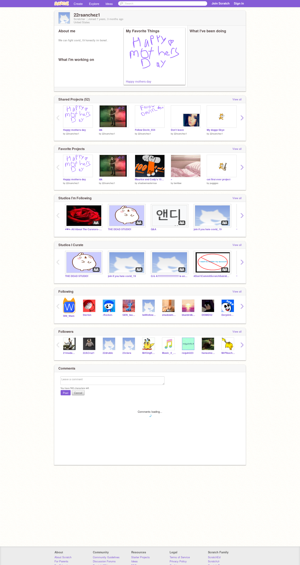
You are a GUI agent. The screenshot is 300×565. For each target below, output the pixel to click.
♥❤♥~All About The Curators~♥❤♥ (83, 229)
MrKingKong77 (149, 353)
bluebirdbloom (189, 315)
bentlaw (177, 183)
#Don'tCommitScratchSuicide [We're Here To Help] (212, 276)
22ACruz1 (88, 353)
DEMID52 (207, 315)
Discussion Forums (104, 561)
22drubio (108, 353)
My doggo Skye (215, 130)
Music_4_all (169, 353)
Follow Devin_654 (145, 130)
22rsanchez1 (72, 133)
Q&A (153, 229)
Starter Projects (140, 557)
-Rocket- (108, 315)
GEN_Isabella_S (129, 315)
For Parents (61, 561)
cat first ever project (218, 179)
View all (237, 99)
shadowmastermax (147, 183)
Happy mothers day (138, 81)
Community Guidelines (106, 557)
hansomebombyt (208, 353)
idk (100, 130)
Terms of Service (180, 557)
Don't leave (177, 130)
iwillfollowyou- (149, 315)
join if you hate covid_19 (208, 229)
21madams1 (70, 353)
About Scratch (62, 557)
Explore (94, 3)
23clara (126, 353)
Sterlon (87, 315)
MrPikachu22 (228, 353)
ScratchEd (214, 557)
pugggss (214, 183)
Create (78, 3)
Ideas (109, 3)
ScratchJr (213, 561)
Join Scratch (221, 3)
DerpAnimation (228, 315)
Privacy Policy (178, 561)
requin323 (187, 353)
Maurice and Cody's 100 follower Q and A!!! (150, 179)
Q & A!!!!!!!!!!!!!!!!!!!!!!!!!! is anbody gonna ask (169, 276)
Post (65, 393)
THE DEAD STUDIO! (119, 229)
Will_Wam (68, 316)
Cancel (78, 393)
